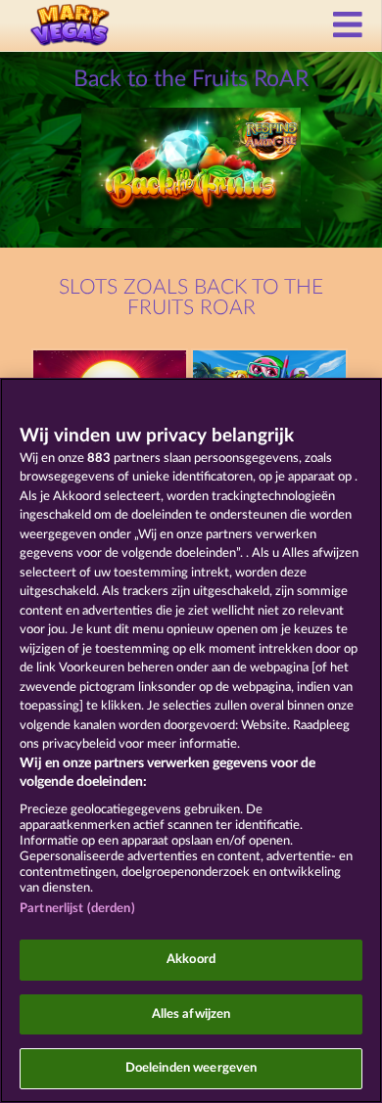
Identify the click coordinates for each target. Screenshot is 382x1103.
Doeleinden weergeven (191, 1068)
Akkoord (191, 959)
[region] (191, 740)
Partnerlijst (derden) (77, 908)
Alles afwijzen (191, 1014)
